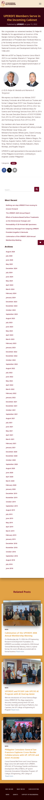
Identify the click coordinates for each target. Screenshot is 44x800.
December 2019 (11, 493)
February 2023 (11, 343)
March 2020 (10, 481)
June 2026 (9, 260)
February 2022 (11, 393)
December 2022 (11, 352)
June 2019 (9, 518)
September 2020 (12, 464)
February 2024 (11, 293)
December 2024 (11, 268)
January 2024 (10, 298)
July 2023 (9, 322)
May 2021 (9, 431)
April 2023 (9, 335)
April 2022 (9, 385)
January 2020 (10, 489)
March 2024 (10, 289)
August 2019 (10, 510)
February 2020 (11, 485)
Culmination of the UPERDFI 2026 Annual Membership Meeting (21, 634)
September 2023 (12, 314)
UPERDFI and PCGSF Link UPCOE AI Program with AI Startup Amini (22, 692)
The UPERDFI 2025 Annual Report (18, 213)
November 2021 (11, 406)
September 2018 (12, 556)
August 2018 (10, 560)
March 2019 (10, 531)
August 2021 (10, 418)
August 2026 (10, 252)
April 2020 (9, 477)
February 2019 (11, 535)
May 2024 (9, 281)
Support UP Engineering (30, 794)
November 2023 (11, 306)
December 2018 (11, 543)
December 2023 (11, 302)
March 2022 (10, 389)
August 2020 (10, 468)
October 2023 (11, 310)
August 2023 (10, 318)
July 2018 (9, 564)
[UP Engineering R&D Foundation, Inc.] (9, 3)
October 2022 (11, 360)
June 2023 (9, 327)
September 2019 (12, 506)
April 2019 (9, 527)
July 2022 (9, 373)
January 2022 (10, 397)
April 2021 (9, 435)
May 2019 (9, 523)
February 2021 (11, 443)
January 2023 (10, 347)
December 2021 (11, 402)
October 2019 (11, 502)
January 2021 (10, 447)
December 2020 (11, 452)
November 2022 (11, 356)
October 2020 (11, 460)
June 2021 (9, 427)
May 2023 (9, 331)
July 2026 (9, 256)
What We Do (21, 789)
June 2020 (9, 473)
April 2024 (9, 285)
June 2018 (9, 568)
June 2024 (9, 277)
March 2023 (10, 339)
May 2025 (9, 264)
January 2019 (10, 539)
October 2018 (11, 552)
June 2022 (9, 377)
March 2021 (10, 439)
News (13, 163)
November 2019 (11, 497)
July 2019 (9, 514)
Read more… (20, 651)
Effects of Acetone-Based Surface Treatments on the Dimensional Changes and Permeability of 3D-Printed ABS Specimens (22, 220)
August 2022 (10, 368)
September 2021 (12, 414)
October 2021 (11, 410)
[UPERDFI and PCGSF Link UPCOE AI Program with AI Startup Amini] (22, 671)
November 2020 (11, 456)
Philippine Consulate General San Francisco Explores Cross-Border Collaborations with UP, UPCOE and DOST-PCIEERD (22, 753)
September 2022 (12, 364)
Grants (15, 794)
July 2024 (9, 272)
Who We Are (9, 789)
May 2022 (9, 381)
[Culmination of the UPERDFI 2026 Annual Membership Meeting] (22, 613)
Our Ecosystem (34, 789)
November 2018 (11, 547)
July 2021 (9, 423)
